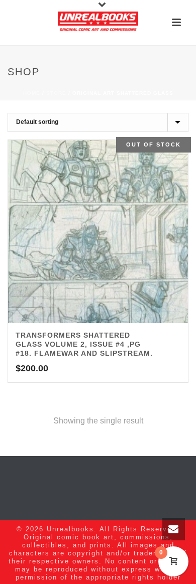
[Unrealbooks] (98, 22)
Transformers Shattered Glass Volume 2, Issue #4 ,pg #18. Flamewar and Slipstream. (84, 344)
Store (56, 93)
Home (31, 93)
